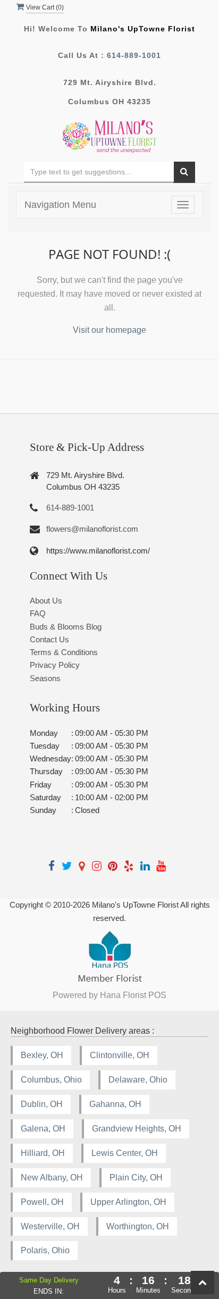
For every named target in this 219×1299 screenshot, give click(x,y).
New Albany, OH (52, 1177)
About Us (46, 600)
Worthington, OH (137, 1226)
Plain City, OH (136, 1177)
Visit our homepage (109, 329)
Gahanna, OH (115, 1104)
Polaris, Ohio (45, 1250)
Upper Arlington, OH (128, 1201)
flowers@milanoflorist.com (92, 528)
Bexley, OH (42, 1055)
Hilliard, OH (43, 1153)
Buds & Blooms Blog (66, 626)
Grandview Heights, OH (136, 1128)
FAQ (38, 613)
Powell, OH (42, 1201)
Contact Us (49, 639)
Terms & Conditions (64, 652)
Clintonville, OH (119, 1055)
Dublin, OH (42, 1104)
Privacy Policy (55, 664)
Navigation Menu (60, 204)
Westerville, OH (50, 1226)
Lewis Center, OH (124, 1153)
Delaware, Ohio (137, 1079)
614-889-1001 (134, 55)
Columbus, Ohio (51, 1079)
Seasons (45, 678)
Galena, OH (43, 1128)
